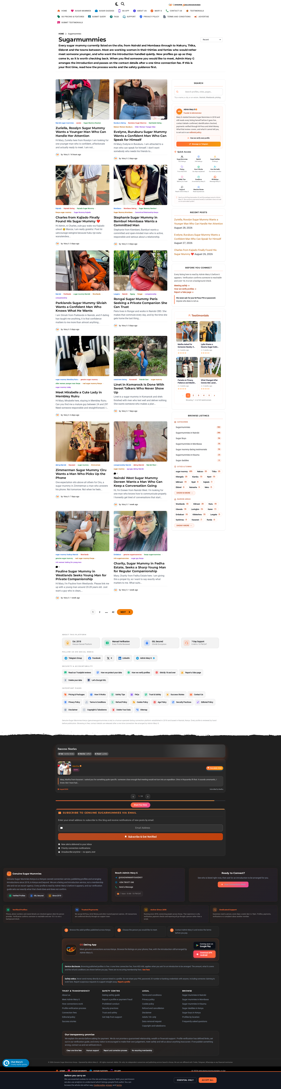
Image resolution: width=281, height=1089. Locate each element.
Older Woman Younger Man (145, 127)
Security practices (110, 1012)
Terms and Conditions (179, 17)
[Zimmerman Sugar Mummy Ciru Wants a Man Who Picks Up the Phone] (82, 441)
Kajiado (58, 208)
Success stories (69, 1025)
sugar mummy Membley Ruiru (67, 380)
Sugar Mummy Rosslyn (92, 123)
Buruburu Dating (120, 123)
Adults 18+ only (149, 1020)
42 (113, 612)
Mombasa (117, 208)
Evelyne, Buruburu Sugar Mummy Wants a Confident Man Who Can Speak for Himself (140, 135)
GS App (125, 11)
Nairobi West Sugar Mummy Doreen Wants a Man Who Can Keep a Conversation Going (138, 481)
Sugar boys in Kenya (191, 1016)
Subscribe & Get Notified (142, 840)
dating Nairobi (61, 465)
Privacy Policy (151, 17)
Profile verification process (74, 1012)
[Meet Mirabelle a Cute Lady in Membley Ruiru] (82, 356)
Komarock (133, 380)
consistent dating (120, 380)
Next (123, 612)
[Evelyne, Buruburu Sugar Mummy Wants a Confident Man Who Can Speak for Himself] (140, 99)
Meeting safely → (182, 285)
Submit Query (99, 17)
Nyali (194, 482)
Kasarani (72, 465)
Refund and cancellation (153, 1012)
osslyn (78, 123)
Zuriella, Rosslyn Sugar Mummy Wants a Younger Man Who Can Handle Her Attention (81, 132)
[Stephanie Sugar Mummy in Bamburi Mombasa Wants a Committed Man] (140, 185)
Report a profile (124, 985)
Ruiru (212, 504)
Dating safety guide (111, 999)
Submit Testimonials (72, 23)
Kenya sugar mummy (63, 212)
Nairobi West (151, 465)
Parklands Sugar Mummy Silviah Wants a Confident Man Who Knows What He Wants (81, 306)
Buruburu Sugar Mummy (137, 123)
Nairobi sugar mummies (65, 123)
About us (142, 11)
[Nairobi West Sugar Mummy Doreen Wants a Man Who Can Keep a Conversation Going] (140, 441)
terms (119, 1085)
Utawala (181, 509)
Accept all (208, 1080)
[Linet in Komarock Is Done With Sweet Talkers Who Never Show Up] (140, 356)
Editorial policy (68, 1020)
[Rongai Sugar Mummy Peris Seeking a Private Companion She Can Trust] (140, 270)
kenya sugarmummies (152, 555)
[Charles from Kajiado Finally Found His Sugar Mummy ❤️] (82, 185)
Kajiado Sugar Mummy (85, 208)
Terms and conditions (152, 999)
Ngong (132, 294)
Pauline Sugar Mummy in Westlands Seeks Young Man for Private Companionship (81, 575)
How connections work (72, 1007)
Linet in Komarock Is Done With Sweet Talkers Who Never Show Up (139, 388)
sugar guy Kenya (137, 558)
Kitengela (181, 477)
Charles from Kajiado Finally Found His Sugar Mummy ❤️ (78, 219)
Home (64, 11)
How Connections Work (235, 888)
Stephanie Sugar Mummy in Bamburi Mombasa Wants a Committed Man (135, 221)
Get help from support (112, 1020)
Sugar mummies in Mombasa (195, 1003)
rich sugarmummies (121, 558)
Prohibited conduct (110, 1007)
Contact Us (176, 11)
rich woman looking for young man (68, 562)
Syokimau (181, 520)
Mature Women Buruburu (123, 127)
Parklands (67, 294)
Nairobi (58, 294)
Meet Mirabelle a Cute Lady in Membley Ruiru (79, 394)
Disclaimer (146, 1016)
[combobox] (198, 91)
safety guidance (139, 67)
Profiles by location (190, 1020)
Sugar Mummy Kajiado (82, 212)
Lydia (74, 766)
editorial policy (195, 132)
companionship (61, 298)
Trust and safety (109, 1016)
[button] (117, 4)
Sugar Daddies (106, 11)
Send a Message (126, 891)
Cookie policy (148, 1007)
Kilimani (198, 504)
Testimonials (197, 11)
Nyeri (211, 477)
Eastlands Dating (155, 123)
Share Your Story (140, 809)
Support (131, 17)
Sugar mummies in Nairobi (194, 999)
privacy (109, 1085)
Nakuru (202, 471)
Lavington (197, 509)
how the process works (101, 67)
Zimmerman (95, 465)
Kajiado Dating (69, 208)
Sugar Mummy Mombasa (123, 212)
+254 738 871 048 (126, 886)
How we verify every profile (200, 138)
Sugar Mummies (83, 11)
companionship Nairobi (122, 465)
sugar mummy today (63, 387)
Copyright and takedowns (154, 1029)
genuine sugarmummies (133, 555)
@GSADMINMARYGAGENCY (131, 881)
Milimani (181, 482)
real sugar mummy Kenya (92, 383)
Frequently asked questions (194, 1025)
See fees (146, 973)
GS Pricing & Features (72, 17)
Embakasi (117, 555)
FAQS (116, 17)
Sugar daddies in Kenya (192, 1012)
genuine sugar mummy (89, 380)
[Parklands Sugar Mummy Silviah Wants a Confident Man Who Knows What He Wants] (82, 270)
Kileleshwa (199, 514)
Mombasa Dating (130, 208)
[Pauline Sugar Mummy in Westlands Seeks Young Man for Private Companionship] (82, 531)
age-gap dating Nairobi (135, 469)
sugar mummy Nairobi (81, 294)
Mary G (158, 11)
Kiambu (197, 477)
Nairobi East (144, 380)
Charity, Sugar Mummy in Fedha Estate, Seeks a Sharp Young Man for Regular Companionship (140, 567)
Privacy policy (148, 1003)
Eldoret (180, 487)
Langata (117, 294)
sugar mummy (156, 380)
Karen (212, 509)
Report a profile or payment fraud (117, 1003)
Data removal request (152, 1025)
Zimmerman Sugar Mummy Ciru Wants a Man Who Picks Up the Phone (81, 474)
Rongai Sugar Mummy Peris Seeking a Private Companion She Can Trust (140, 303)
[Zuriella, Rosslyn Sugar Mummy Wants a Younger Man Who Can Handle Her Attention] (82, 99)
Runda (211, 520)
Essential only (185, 1080)
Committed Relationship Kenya (146, 212)
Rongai (140, 294)
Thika (216, 471)
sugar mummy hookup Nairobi (67, 555)
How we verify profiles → (185, 289)
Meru (208, 487)
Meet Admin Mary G (71, 1003)
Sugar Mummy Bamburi (148, 208)
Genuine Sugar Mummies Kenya (65, 1066)
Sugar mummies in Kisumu (194, 1007)
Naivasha (194, 487)
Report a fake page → (184, 292)
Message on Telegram (200, 144)
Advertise (204, 17)
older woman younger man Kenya (68, 383)
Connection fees (69, 1016)
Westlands (97, 294)
